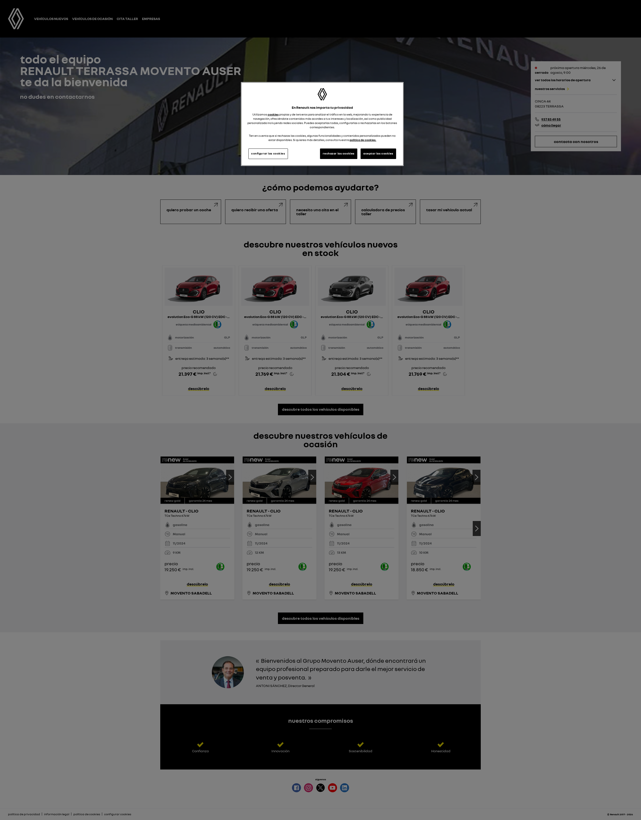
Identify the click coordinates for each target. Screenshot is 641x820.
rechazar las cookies (338, 153)
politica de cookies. (363, 140)
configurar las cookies (268, 153)
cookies (273, 114)
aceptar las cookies (378, 153)
